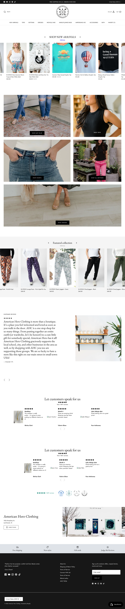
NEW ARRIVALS (13, 22)
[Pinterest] (12, 2)
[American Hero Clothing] (62, 12)
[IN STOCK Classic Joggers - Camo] (63, 268)
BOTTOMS (31, 22)
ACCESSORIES (94, 22)
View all (62, 40)
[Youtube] (7, 2)
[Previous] (4, 380)
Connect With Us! (65, 573)
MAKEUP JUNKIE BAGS (65, 22)
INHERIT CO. (112, 22)
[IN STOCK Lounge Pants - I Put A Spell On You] (34, 268)
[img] (63, 402)
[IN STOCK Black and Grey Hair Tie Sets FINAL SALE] (39, 58)
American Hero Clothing (14, 603)
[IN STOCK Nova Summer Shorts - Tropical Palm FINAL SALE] (16, 58)
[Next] (9, 380)
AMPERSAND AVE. (80, 22)
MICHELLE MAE (51, 22)
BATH (103, 22)
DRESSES (40, 22)
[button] (61, 429)
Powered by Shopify (25, 603)
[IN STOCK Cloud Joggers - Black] (91, 268)
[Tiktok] (15, 2)
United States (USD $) (114, 2)
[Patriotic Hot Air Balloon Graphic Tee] (85, 58)
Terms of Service (65, 570)
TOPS (23, 22)
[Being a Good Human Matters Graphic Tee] (108, 58)
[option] (62, 338)
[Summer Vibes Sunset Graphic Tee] (62, 58)
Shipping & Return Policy (67, 567)
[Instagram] (9, 2)
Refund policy (64, 578)
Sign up (97, 578)
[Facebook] (4, 2)
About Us (63, 564)
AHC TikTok (63, 581)
